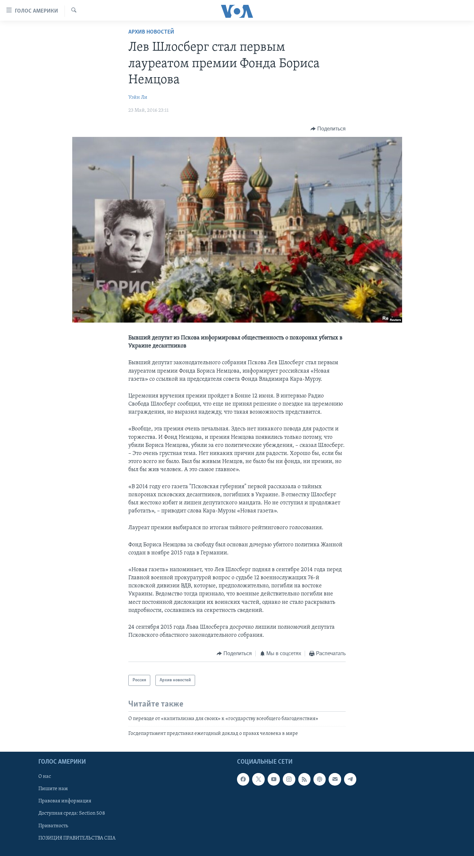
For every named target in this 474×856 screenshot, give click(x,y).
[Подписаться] (335, 779)
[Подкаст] (319, 779)
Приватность (53, 826)
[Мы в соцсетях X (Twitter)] (258, 779)
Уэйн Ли (137, 97)
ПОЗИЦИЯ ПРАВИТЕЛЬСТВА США (76, 838)
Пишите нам (53, 788)
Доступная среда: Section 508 (71, 813)
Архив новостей (151, 32)
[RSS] (304, 779)
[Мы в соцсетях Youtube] (274, 779)
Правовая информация (64, 801)
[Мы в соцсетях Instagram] (289, 779)
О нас (44, 776)
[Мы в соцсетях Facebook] (243, 779)
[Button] (328, 129)
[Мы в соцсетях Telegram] (350, 779)
